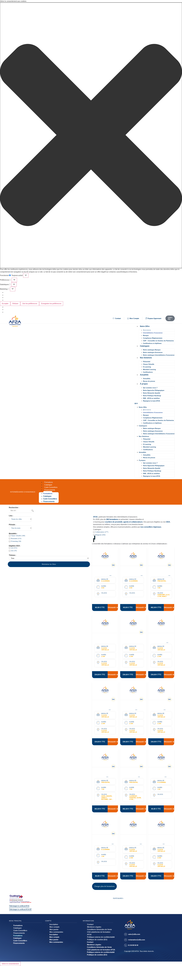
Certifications (148, 372)
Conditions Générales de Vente (99, 929)
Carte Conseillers (50, 487)
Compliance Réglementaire (152, 338)
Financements (49, 490)
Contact (90, 924)
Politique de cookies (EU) (97, 939)
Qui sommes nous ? (150, 388)
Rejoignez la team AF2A (151, 401)
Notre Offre (144, 326)
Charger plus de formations (104, 886)
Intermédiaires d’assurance (153, 333)
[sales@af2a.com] (125, 934)
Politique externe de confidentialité (101, 937)
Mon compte (54, 927)
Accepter (5, 303)
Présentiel (146, 361)
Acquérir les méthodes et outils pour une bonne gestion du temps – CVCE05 (160, 642)
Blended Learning (149, 369)
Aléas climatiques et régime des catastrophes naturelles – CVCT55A (160, 709)
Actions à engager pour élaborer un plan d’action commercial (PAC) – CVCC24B (132, 709)
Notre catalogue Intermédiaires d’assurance (158, 355)
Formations (48, 482)
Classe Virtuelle (148, 364)
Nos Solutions (146, 358)
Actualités (144, 375)
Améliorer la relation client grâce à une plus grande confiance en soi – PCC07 (104, 776)
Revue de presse (149, 381)
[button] (91, 135)
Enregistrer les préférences (51, 303)
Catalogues (144, 346)
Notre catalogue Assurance (153, 352)
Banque (146, 335)
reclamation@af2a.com (136, 940)
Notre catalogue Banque (152, 350)
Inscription (54, 924)
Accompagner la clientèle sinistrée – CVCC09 (132, 639)
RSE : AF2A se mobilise (151, 398)
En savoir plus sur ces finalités (16, 300)
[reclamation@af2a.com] (125, 939)
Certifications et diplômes (152, 343)
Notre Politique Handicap (152, 395)
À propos (144, 384)
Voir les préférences (29, 303)
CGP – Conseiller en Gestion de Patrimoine (158, 341)
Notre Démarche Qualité (151, 393)
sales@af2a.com (134, 934)
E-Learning (147, 367)
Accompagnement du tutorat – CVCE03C (103, 639)
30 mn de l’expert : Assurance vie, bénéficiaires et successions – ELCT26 (103, 575)
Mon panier (54, 929)
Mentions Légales (94, 927)
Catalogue (48, 485)
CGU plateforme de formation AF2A (98, 933)
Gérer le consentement (10, 964)
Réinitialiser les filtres (49, 564)
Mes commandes (56, 932)
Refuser (15, 303)
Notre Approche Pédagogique (153, 390)
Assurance (147, 330)
